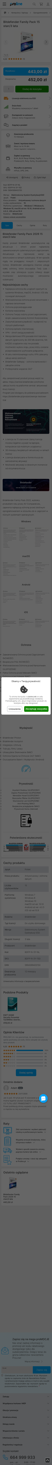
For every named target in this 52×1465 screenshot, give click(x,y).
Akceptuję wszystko (36, 709)
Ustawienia (15, 709)
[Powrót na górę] (47, 1460)
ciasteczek (32, 696)
